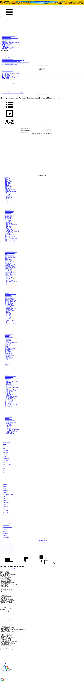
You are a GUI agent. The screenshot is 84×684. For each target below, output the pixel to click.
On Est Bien (7, 375)
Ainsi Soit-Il (7, 185)
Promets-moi (7, 393)
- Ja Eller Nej (9, 85)
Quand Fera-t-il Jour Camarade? (11, 396)
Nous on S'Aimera (8, 369)
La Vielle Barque (8, 314)
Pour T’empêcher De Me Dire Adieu (11, 387)
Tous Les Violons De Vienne (10, 430)
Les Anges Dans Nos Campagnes (11, 325)
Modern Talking (6, 458)
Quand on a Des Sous (9, 399)
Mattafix (4, 535)
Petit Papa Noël (8, 384)
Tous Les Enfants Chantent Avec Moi (12, 429)
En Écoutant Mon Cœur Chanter (11, 240)
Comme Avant (7, 222)
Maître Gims (5, 492)
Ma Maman (7, 336)
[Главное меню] (9, 15)
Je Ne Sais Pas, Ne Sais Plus (10, 276)
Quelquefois (7, 408)
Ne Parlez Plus (7, 364)
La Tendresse (7, 312)
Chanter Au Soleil (8, 220)
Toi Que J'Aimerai (8, 425)
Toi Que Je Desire (8, 426)
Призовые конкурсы (7, 21)
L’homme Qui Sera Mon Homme (11, 297)
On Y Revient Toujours (9, 377)
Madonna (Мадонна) (7, 442)
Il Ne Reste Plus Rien (9, 265)
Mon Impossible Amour (9, 360)
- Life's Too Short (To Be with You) (14, 63)
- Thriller (5, 54)
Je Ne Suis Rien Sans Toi (9, 278)
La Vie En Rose (8, 313)
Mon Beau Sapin (8, 356)
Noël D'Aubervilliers (9, 367)
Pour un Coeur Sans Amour (10, 389)
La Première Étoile (8, 309)
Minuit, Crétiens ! (8, 352)
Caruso (6, 209)
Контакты (5, 27)
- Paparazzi (6, 46)
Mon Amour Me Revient (9, 355)
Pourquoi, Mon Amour (9, 391)
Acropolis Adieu (8, 183)
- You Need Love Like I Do (13, 93)
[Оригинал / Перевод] (43, 563)
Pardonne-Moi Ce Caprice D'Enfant (11, 381)
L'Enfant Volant (8, 295)
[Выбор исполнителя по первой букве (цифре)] (9, 125)
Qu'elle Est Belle (8, 395)
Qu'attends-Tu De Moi (9, 394)
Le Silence (7, 322)
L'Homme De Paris (8, 296)
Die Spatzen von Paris (9, 232)
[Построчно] (26, 563)
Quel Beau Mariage (8, 405)
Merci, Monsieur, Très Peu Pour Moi (11, 348)
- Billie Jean (7, 35)
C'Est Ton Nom (8, 205)
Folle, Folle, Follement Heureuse (11, 252)
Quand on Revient (8, 401)
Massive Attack (5, 490)
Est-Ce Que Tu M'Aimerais (10, 246)
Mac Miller (5, 520)
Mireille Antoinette (8, 353)
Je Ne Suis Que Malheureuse (10, 277)
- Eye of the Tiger (8, 77)
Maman (6, 341)
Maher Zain (5, 482)
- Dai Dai (8, 34)
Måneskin (4, 444)
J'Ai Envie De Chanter (9, 270)
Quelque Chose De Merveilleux (11, 407)
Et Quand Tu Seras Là (9, 250)
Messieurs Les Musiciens (9, 349)
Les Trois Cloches (8, 333)
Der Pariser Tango (8, 229)
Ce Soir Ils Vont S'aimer (9, 211)
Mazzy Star (5, 484)
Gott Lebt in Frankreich (9, 255)
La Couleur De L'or (8, 304)
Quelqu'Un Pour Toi (8, 406)
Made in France (8, 340)
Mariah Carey (5, 466)
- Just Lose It (6, 45)
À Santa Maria (7, 182)
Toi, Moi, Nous (8, 424)
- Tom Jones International (8, 89)
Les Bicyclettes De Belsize (10, 327)
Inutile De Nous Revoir (9, 269)
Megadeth (4, 470)
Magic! (4, 516)
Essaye (6, 244)
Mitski (4, 468)
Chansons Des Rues (8, 216)
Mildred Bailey (5, 533)
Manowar (4, 518)
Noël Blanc (7, 366)
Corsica (6, 225)
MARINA (5, 531)
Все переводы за (42, 65)
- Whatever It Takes (7, 76)
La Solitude (7, 311)
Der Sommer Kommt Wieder (10, 230)
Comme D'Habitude (8, 223)
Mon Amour (7, 354)
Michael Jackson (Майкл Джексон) (9, 437)
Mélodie (6, 346)
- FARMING (6, 88)
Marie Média (7, 344)
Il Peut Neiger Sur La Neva (10, 266)
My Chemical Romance (7, 460)
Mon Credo (7, 359)
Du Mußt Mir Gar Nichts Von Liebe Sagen (13, 236)
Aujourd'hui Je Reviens (9, 199)
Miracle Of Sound (6, 537)
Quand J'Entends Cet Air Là (10, 397)
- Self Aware (6, 37)
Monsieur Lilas (7, 362)
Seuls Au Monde (8, 416)
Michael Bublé (5, 506)
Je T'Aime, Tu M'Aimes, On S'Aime (11, 281)
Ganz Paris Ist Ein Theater (10, 253)
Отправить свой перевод (7, 25)
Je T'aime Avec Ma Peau (9, 280)
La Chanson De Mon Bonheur (10, 300)
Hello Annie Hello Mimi (9, 256)
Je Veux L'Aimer (8, 283)
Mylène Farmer (5, 450)
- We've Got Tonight (7, 59)
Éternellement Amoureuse (9, 251)
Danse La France (8, 227)
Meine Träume (7, 345)
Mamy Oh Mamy (8, 343)
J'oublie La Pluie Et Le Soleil (10, 274)
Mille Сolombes (8, 351)
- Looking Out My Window (14, 84)
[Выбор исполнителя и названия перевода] (9, 108)
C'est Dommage (8, 203)
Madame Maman (8, 339)
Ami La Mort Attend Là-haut (10, 189)
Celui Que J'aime (8, 213)
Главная (4, 18)
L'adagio (6, 286)
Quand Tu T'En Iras (8, 402)
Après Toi (7, 195)
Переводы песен (8, 554)
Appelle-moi (7, 193)
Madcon (4, 472)
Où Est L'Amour (8, 378)
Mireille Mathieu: (6, 177)
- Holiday (5, 74)
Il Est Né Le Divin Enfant (9, 261)
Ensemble (7, 243)
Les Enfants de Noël (8, 329)
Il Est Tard (7, 262)
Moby (4, 462)
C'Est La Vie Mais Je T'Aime (10, 204)
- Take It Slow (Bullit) (11, 86)
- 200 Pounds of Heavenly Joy (13, 60)
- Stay (9, 83)
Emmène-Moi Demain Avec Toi (11, 238)
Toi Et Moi (7, 421)
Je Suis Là (7, 279)
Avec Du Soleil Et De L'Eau (10, 200)
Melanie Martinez (6, 452)
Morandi (4, 488)
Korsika (6, 285)
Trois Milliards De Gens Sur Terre (11, 431)
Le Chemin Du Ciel (8, 318)
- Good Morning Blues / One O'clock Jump (15, 62)
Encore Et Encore (8, 242)
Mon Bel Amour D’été (9, 357)
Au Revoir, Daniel (8, 197)
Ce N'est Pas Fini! (8, 210)
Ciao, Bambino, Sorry (9, 221)
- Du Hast (6, 41)
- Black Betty (6, 72)
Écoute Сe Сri (7, 237)
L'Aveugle (7, 293)
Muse (4, 448)
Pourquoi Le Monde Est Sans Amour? (12, 390)
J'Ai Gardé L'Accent (8, 271)
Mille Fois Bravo (8, 350)
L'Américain (7, 287)
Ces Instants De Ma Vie (9, 215)
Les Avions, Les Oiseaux (9, 326)
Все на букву (43, 540)
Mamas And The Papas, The (8, 512)
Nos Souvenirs (7, 368)
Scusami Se (7, 415)
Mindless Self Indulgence (7, 476)
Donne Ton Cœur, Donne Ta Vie (11, 234)
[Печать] (53, 563)
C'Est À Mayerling (8, 202)
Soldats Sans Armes (8, 417)
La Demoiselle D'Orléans (9, 305)
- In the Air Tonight (7, 71)
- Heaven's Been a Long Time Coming (11, 73)
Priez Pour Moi (8, 392)
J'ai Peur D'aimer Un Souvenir (10, 272)
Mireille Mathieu (18, 554)
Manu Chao (5, 474)
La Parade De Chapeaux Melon (10, 308)
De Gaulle (7, 228)
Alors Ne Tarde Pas (8, 187)
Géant (6, 254)
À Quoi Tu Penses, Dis (9, 181)
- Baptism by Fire (11, 61)
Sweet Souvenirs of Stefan (10, 420)
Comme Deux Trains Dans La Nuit (11, 224)
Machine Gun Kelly (6, 523)
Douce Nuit (7, 235)
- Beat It (6, 39)
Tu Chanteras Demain (9, 432)
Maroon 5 (4, 456)
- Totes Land (6, 78)
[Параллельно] (9, 563)
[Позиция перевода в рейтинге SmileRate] (55, 563)
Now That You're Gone (9, 370)
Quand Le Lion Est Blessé (10, 398)
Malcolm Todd (5, 510)
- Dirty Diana (7, 43)
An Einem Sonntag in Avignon (10, 191)
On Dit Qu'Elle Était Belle (10, 374)
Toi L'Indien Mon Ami (9, 423)
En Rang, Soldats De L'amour (10, 241)
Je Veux (6, 282)
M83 (3, 514)
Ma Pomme (7, 338)
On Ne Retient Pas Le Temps (10, 376)
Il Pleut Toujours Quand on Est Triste (11, 267)
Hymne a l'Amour (8, 259)
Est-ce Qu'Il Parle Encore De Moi (11, 245)
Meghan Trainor (6, 502)
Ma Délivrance (7, 335)
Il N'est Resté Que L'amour (10, 264)
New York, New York (9, 365)
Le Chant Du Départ (8, 317)
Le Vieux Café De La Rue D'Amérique (12, 323)
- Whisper (6, 57)
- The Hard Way (9, 36)
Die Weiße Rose (8, 233)
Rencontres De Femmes (9, 409)
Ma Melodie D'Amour (9, 337)
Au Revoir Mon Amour (9, 198)
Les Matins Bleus (8, 330)
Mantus (4, 496)
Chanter (6, 219)
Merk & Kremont (6, 525)
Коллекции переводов (7, 24)
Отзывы (4, 26)
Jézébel (6, 284)
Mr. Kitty (4, 500)
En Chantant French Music (10, 239)
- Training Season (7, 44)
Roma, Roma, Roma (8, 411)
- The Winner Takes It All (7, 48)
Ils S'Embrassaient (8, 268)
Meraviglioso (7, 347)
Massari (4, 504)
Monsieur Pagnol (8, 363)
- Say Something (10, 87)
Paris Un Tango (8, 383)
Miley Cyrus (5, 454)
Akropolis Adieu (8, 186)
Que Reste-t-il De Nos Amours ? (11, 404)
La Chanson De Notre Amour (10, 301)
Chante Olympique (8, 217)
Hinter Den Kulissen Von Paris (10, 257)
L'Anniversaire (7, 292)
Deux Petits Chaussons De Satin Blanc (12, 231)
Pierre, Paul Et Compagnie (10, 385)
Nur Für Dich (7, 371)
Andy (6, 192)
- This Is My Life (7, 58)
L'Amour (6, 288)
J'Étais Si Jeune (8, 273)
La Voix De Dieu (8, 316)
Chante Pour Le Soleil (9, 218)
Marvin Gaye (5, 479)
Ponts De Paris (7, 386)
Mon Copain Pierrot (8, 358)
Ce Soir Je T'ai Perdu (9, 212)
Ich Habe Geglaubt (8, 260)
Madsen (4, 529)
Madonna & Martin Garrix (7, 527)
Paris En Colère (8, 382)
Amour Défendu (8, 190)
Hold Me (6, 258)
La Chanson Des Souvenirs (10, 302)
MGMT (4, 486)
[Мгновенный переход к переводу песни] (9, 117)
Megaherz (4, 508)
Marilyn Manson (6, 446)
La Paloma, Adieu (8, 307)
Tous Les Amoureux (8, 428)
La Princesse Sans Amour (9, 310)
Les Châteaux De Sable (9, 328)
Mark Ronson (5, 498)
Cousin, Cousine (8, 226)
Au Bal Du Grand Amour (9, 196)
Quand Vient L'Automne (9, 403)
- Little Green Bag (12, 92)
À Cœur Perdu (7, 180)
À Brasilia (7, 179)
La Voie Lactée (8, 315)
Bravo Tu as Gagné (8, 201)
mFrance (15, 569)
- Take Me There (6, 40)
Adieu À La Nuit (8, 184)
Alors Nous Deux (8, 188)
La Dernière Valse (8, 306)
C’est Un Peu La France (9, 206)
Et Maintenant (7, 247)
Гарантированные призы (7, 22)
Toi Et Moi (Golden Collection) (10, 422)
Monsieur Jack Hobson (9, 361)
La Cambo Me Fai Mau (9, 299)
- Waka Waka (10, 38)
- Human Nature (8, 47)
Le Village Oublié (8, 324)
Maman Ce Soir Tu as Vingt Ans (11, 342)
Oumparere (7, 379)
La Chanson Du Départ (9, 303)
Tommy (6, 427)
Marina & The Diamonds (7, 464)
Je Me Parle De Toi (8, 275)
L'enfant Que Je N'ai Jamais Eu (10, 294)
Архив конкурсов (6, 23)
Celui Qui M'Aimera (8, 214)
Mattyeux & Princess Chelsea (8, 494)
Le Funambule (7, 319)
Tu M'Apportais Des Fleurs (10, 433)
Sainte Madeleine (8, 412)
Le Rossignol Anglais (9, 321)
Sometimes (7, 418)
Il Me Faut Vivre (8, 263)
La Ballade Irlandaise (9, 298)
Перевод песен (6, 19)
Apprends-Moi (7, 194)
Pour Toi (6, 388)
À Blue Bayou (7, 178)
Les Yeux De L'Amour (9, 334)
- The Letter (6, 75)
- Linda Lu (9, 64)
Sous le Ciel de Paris (8, 419)
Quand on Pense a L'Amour (10, 400)
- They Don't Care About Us (10, 42)
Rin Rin (6, 410)
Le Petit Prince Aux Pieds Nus (10, 320)
